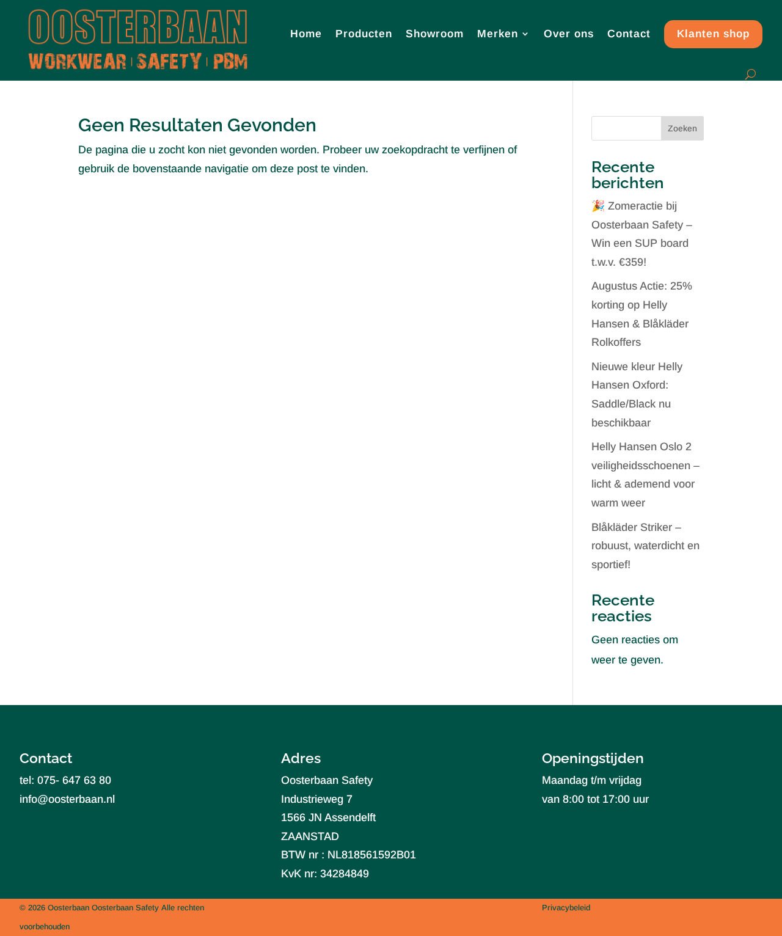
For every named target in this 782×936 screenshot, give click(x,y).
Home (306, 33)
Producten (363, 33)
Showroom (435, 33)
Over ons (569, 33)
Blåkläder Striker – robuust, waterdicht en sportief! (645, 546)
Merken (497, 33)
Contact (629, 33)
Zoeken (682, 128)
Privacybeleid (566, 907)
